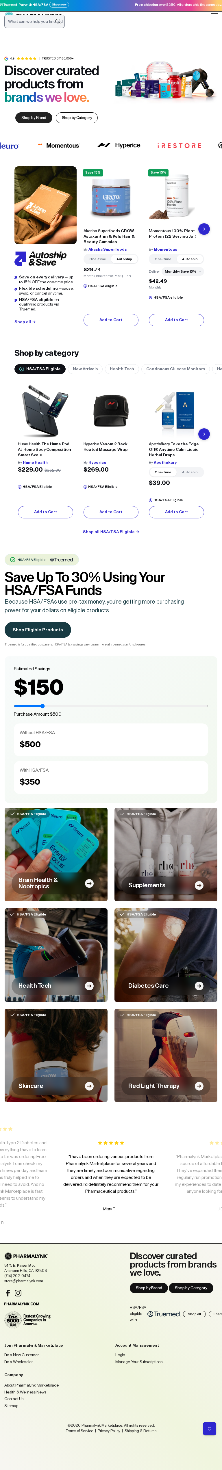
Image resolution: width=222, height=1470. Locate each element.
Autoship (124, 259)
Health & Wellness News (25, 1392)
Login (120, 1355)
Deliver (154, 271)
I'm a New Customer (21, 1355)
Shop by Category (191, 1288)
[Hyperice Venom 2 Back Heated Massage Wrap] (111, 410)
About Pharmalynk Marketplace (31, 1385)
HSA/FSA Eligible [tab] (43, 369)
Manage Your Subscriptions (139, 1362)
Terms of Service (79, 1431)
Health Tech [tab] (122, 369)
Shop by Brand (149, 1288)
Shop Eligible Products (38, 630)
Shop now (59, 4)
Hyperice (97, 462)
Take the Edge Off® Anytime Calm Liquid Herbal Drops (174, 449)
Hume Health (35, 462)
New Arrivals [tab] (85, 369)
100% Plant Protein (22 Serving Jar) (172, 234)
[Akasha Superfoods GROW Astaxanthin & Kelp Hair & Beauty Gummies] (111, 197)
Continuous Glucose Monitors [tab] (175, 369)
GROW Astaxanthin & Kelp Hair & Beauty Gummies (109, 236)
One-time (97, 259)
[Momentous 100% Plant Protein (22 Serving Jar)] (176, 197)
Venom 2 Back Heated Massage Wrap (106, 447)
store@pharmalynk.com (23, 1281)
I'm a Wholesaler (18, 1362)
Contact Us (14, 1399)
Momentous (165, 249)
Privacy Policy (109, 1431)
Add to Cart (110, 320)
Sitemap (11, 1406)
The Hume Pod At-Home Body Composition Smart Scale (44, 449)
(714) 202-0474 (17, 1276)
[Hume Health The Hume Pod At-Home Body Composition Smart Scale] (45, 410)
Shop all (194, 1314)
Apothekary (165, 462)
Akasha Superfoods (107, 249)
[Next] (204, 229)
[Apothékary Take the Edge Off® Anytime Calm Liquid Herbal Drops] (176, 410)
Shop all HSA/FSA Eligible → (111, 532)
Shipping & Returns (140, 1431)
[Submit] (58, 21)
